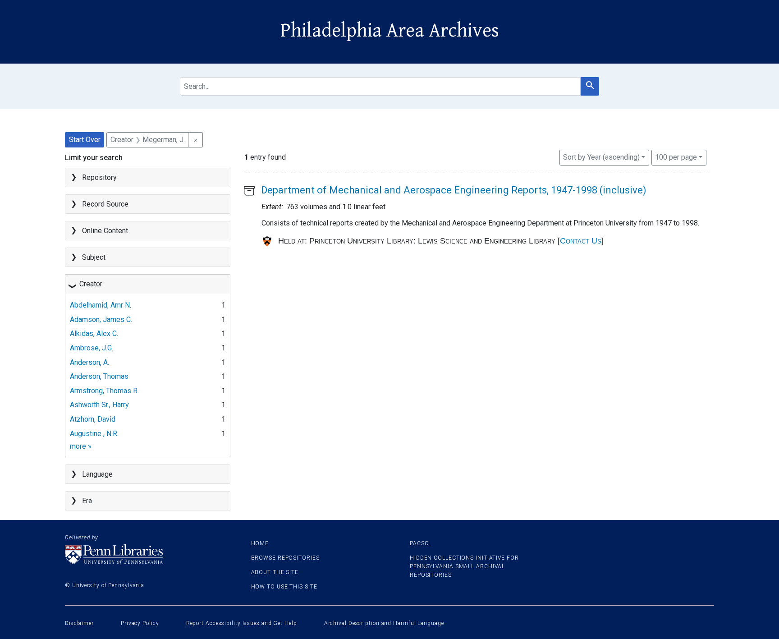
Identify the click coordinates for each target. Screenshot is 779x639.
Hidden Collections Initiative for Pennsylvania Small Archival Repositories (464, 566)
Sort (601, 157)
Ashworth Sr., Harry (99, 404)
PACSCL (420, 543)
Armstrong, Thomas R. (104, 390)
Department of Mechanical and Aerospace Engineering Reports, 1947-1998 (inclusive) (453, 190)
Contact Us (580, 240)
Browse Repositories (285, 558)
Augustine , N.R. (94, 433)
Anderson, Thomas (99, 376)
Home (260, 543)
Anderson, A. (89, 362)
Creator (90, 284)
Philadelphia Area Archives (389, 30)
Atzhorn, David (92, 419)
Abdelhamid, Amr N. (100, 305)
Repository (99, 177)
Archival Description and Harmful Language (384, 623)
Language (97, 474)
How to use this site (284, 587)
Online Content (105, 230)
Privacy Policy (140, 623)
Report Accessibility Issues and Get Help (241, 623)
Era (87, 500)
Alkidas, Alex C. (94, 333)
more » (81, 446)
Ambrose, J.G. (91, 348)
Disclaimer (79, 623)
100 (676, 156)
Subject (93, 257)
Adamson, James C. (101, 319)
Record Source (105, 204)
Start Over (85, 139)
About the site (275, 572)
